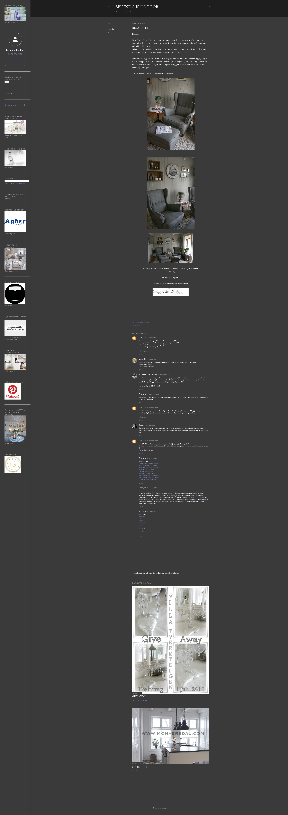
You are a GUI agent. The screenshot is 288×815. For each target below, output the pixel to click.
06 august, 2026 (152, 511)
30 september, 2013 (153, 337)
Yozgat (141, 531)
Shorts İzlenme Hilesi (147, 474)
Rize (140, 519)
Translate (22, 183)
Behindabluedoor (15, 50)
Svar (141, 354)
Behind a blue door (137, 6)
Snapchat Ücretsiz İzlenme (149, 476)
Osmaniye (142, 533)
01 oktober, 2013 (152, 407)
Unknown (142, 337)
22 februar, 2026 (152, 488)
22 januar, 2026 (152, 458)
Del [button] (108, 24)
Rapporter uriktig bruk (14, 105)
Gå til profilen (15, 54)
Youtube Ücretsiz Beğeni (148, 467)
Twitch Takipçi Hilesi (147, 469)
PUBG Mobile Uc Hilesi (147, 480)
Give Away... (139, 696)
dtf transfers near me (196, 497)
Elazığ (141, 525)
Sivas (141, 521)
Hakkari (142, 523)
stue (109, 33)
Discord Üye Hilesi (146, 472)
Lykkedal (142, 359)
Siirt (140, 527)
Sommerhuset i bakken (148, 374)
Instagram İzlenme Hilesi (148, 463)
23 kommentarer (141, 771)
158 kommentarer (142, 700)
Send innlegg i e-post (143, 322)
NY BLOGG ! (139, 766)
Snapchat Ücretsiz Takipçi (149, 478)
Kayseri (142, 517)
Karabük (142, 529)
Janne (141, 425)
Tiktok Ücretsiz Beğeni (148, 465)
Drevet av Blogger (161, 808)
